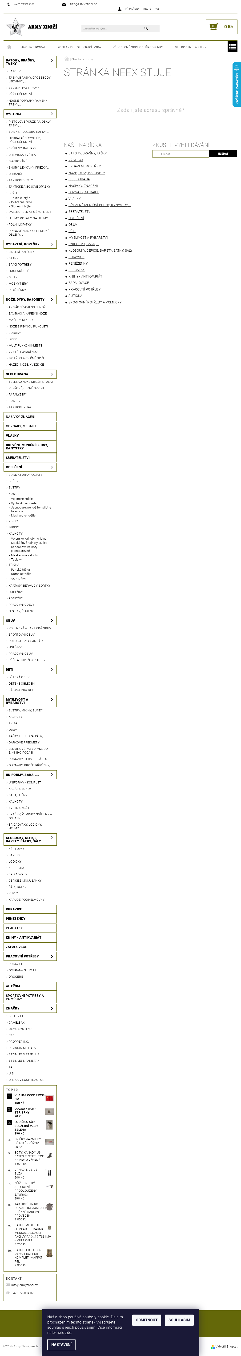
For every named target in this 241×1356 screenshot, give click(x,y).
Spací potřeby (20, 264)
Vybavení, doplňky (23, 244)
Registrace (151, 8)
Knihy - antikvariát (23, 937)
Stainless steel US (24, 1054)
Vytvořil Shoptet (226, 1346)
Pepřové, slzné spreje (27, 388)
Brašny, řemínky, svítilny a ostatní (30, 816)
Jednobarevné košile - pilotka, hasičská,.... (31, 509)
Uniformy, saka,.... (22, 775)
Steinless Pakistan (24, 1060)
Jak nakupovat (33, 47)
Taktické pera (20, 407)
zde (68, 1332)
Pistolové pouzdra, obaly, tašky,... (30, 123)
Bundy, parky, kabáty (25, 474)
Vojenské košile (22, 498)
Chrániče (16, 174)
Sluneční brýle (21, 206)
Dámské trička (21, 574)
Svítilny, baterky (22, 148)
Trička (14, 564)
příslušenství (20, 94)
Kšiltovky (17, 849)
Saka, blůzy (18, 795)
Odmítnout (147, 1320)
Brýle (13, 193)
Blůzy (14, 481)
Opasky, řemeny (21, 611)
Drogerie (16, 976)
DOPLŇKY (16, 592)
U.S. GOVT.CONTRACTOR (26, 1080)
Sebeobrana (17, 374)
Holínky (15, 647)
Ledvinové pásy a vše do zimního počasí (28, 750)
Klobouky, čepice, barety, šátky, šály (23, 839)
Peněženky (15, 918)
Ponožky (16, 598)
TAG (12, 1067)
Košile (14, 494)
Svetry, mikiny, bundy (26, 710)
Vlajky (12, 435)
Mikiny (14, 527)
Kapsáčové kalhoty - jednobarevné (25, 549)
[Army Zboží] (31, 26)
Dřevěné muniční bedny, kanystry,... (27, 446)
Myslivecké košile (23, 515)
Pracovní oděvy (21, 604)
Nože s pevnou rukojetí (28, 326)
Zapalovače (16, 947)
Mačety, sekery (21, 320)
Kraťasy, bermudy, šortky (30, 585)
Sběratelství (18, 458)
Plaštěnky (17, 290)
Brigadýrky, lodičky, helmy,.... (25, 826)
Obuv (10, 620)
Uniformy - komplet (25, 782)
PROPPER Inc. (19, 1041)
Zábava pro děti (22, 690)
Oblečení (14, 467)
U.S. (11, 1073)
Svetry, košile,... (22, 808)
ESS (11, 1035)
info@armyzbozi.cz (24, 1285)
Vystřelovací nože (24, 352)
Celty (13, 277)
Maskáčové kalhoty (24, 555)
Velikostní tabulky (191, 47)
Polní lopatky (20, 224)
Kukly (13, 893)
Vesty (13, 521)
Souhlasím (179, 1320)
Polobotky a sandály (26, 641)
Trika (13, 723)
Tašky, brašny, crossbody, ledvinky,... (30, 79)
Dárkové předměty (24, 742)
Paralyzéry (18, 394)
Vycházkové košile (23, 503)
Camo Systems (20, 1029)
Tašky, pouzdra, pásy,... (27, 736)
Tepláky (16, 559)
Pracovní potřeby (22, 956)
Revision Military (22, 1048)
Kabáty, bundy (20, 789)
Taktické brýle (20, 198)
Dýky (13, 339)
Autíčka (13, 986)
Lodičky (15, 861)
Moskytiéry (18, 283)
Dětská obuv (19, 677)
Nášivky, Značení (20, 417)
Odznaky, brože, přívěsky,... (30, 765)
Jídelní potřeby (21, 252)
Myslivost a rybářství (17, 701)
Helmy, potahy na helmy (28, 218)
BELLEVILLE (17, 1016)
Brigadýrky (18, 874)
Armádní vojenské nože (28, 307)
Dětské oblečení (22, 683)
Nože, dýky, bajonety (25, 299)
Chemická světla (22, 155)
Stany (14, 258)
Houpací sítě (19, 271)
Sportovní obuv (22, 634)
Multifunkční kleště (25, 345)
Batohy (15, 71)
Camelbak (17, 1022)
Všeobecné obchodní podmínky (138, 47)
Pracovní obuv (21, 653)
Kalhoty (16, 533)
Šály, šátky (18, 887)
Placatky (14, 928)
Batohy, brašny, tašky (20, 61)
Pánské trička (20, 569)
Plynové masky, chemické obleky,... (29, 232)
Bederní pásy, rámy (24, 87)
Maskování (17, 161)
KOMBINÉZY (17, 579)
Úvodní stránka (9, 47)
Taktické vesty (21, 180)
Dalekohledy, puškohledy (30, 212)
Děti (9, 669)
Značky (13, 1008)
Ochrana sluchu (22, 970)
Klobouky (17, 868)
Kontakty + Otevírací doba (79, 47)
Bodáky (15, 333)
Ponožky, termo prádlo (28, 759)
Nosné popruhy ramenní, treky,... (29, 102)
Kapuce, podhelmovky (26, 899)
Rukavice (14, 909)
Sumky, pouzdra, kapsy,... (29, 131)
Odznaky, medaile (21, 426)
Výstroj (13, 114)
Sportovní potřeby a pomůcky (25, 997)
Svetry (14, 487)
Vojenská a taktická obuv (30, 628)
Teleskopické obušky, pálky (31, 381)
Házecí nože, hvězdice (26, 364)
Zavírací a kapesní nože (28, 313)
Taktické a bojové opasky (30, 186)
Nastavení (61, 1344)
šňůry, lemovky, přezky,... (29, 167)
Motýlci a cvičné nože (27, 358)
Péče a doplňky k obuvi (27, 660)
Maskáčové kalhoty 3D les (29, 543)
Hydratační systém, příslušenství (25, 140)
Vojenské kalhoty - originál (29, 538)
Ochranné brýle (21, 202)
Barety (14, 855)
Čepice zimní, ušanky (25, 880)
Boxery (14, 401)
